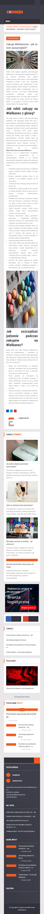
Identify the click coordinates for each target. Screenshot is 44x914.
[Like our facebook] (8, 619)
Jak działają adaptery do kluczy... (16, 640)
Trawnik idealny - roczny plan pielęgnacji (19, 652)
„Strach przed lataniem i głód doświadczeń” (20, 688)
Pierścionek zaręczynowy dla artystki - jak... (21, 812)
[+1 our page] (26, 619)
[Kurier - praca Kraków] (22, 598)
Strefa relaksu (13, 38)
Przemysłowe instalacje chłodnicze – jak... (20, 635)
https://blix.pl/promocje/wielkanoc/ (18, 150)
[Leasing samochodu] (22, 696)
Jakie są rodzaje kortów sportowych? (19, 505)
